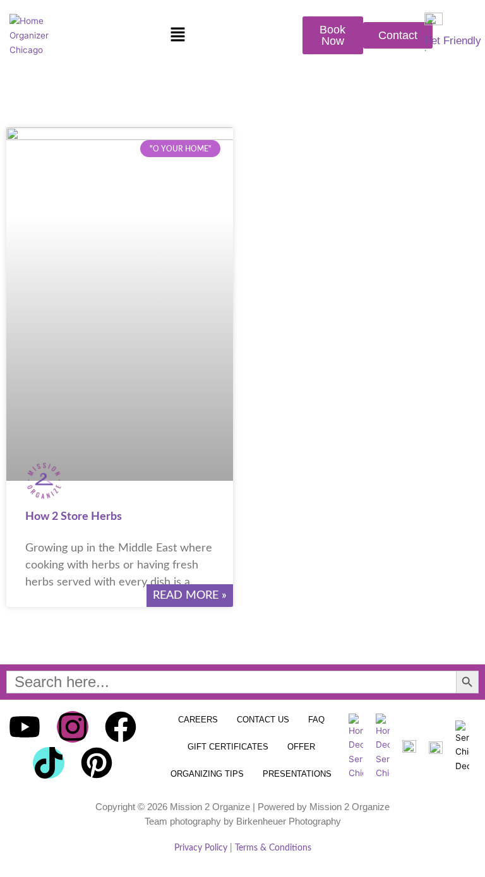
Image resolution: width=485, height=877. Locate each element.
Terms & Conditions (273, 848)
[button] (177, 35)
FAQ (316, 719)
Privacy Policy (200, 848)
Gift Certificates (228, 746)
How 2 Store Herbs (73, 516)
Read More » (190, 595)
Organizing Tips (207, 774)
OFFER (301, 746)
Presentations (297, 774)
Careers (198, 719)
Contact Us (263, 719)
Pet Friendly (452, 41)
